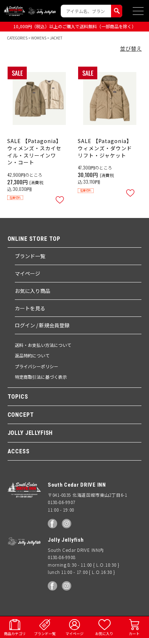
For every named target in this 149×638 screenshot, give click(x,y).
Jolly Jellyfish (42, 11)
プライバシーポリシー (36, 366)
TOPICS (18, 396)
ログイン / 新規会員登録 (42, 325)
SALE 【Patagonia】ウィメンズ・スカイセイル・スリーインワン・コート (34, 151)
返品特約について (32, 355)
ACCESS (19, 451)
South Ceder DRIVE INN (14, 11)
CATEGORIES (17, 38)
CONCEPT (21, 414)
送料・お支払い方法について (43, 345)
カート (134, 633)
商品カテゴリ (15, 633)
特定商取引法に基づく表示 (41, 377)
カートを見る (30, 308)
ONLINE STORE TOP (34, 239)
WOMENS (38, 38)
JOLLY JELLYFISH (30, 432)
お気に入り (104, 633)
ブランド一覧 (30, 256)
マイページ (27, 273)
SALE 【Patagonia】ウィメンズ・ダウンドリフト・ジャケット (105, 148)
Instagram (66, 523)
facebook (52, 523)
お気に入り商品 (32, 290)
